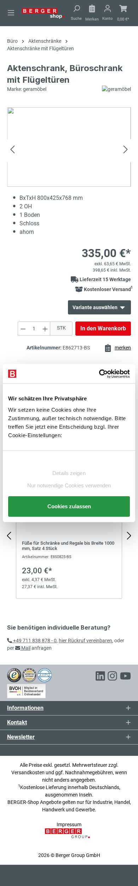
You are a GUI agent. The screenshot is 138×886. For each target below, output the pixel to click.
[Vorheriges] (12, 150)
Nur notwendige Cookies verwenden (69, 485)
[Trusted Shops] (14, 675)
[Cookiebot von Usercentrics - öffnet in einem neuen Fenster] (99, 373)
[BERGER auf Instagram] (112, 677)
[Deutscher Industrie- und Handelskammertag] (45, 675)
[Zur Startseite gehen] (43, 13)
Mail (25, 648)
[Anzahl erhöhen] (45, 329)
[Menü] (11, 12)
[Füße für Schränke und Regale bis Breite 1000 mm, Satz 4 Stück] (69, 532)
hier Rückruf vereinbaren (85, 640)
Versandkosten (28, 772)
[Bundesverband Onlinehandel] (26, 690)
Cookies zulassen (69, 506)
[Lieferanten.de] (29, 675)
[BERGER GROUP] (69, 837)
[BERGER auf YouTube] (125, 677)
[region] (69, 535)
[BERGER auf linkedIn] (100, 677)
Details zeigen (68, 473)
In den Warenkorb (103, 328)
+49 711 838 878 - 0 (34, 640)
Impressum (69, 824)
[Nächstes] (125, 150)
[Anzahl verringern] (23, 329)
